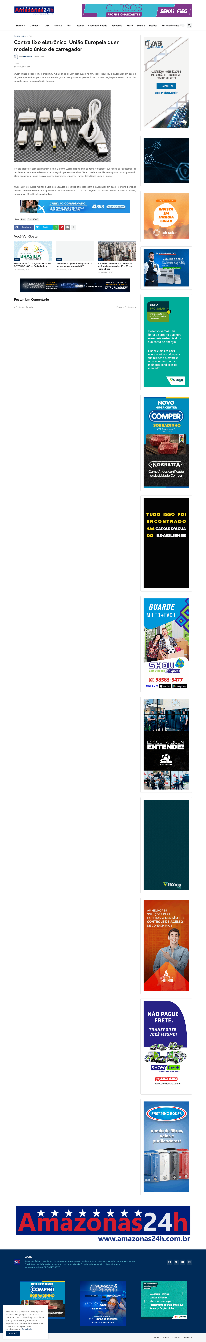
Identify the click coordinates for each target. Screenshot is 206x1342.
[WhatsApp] (56, 227)
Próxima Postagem (125, 307)
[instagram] (189, 1262)
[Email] (67, 227)
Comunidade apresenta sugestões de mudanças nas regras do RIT (74, 265)
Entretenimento (170, 25)
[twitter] (176, 1262)
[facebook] (169, 1262)
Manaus (58, 25)
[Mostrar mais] (73, 227)
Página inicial (20, 36)
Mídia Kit (188, 1337)
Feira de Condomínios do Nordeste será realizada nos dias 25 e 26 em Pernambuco (115, 266)
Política (153, 25)
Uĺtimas (34, 25)
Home (19, 25)
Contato (176, 1337)
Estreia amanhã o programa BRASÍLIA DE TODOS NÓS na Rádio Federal (32, 265)
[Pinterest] (61, 227)
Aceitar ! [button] (13, 1333)
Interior (80, 25)
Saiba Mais (26, 1329)
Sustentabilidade (97, 25)
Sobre (166, 1337)
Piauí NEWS (33, 219)
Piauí (31, 36)
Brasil (130, 25)
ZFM (69, 25)
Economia (116, 25)
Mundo (141, 25)
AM (47, 25)
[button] (182, 25)
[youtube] (182, 1262)
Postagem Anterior (24, 307)
